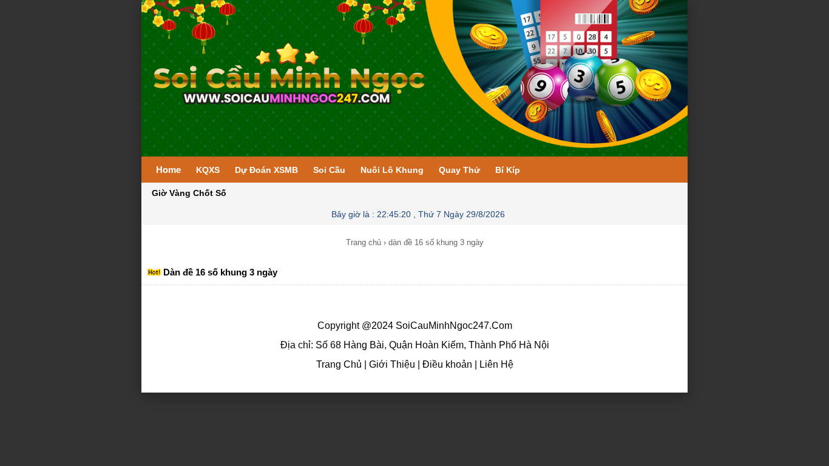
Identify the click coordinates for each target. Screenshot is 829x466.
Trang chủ (363, 242)
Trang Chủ (339, 364)
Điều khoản (446, 364)
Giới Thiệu (391, 364)
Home (168, 169)
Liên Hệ (495, 364)
